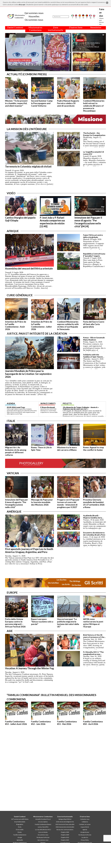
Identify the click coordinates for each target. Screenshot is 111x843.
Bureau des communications (65, 829)
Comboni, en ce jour (85, 824)
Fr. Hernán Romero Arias (49, 407)
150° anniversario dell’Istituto (19, 819)
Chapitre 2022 (65, 840)
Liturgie (20, 837)
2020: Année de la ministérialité (65, 827)
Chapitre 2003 (65, 832)
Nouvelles (34, 16)
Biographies (19, 824)
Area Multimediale (19, 822)
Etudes (20, 832)
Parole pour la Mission (43, 837)
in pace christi (48, 403)
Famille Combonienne (19, 835)
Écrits (19, 827)
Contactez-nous (85, 819)
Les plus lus (85, 837)
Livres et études (43, 832)
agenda (11, 403)
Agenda (85, 829)
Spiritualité (20, 840)
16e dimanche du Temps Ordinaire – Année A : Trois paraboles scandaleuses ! (82, 408)
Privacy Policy (85, 840)
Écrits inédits (20, 829)
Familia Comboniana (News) (43, 824)
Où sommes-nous (34, 19)
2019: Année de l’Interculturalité (65, 824)
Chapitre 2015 (65, 837)
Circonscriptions (43, 822)
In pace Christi (85, 827)
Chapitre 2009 (65, 835)
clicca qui (21, 4)
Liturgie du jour (84, 832)
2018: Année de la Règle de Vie (65, 822)
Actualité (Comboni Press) (43, 819)
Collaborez (85, 822)
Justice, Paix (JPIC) (43, 827)
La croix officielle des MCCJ (43, 829)
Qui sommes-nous (33, 13)
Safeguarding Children (65, 819)
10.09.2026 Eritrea (14, 407)
